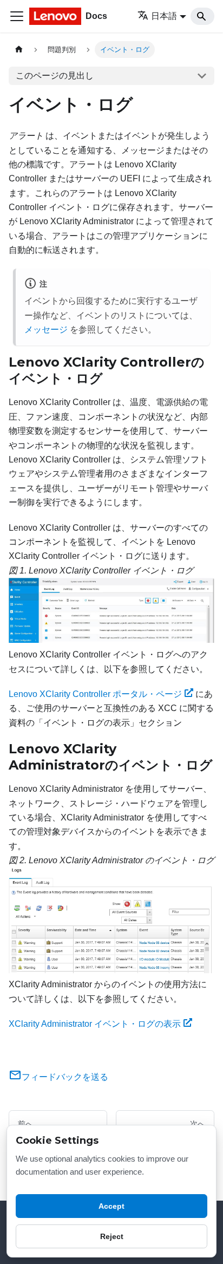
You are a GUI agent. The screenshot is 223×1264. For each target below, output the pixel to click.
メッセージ (46, 329)
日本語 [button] (164, 16)
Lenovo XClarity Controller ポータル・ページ (95, 694)
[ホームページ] (19, 49)
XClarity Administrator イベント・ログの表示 (95, 1023)
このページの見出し (55, 75)
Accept (111, 1206)
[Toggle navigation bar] (17, 16)
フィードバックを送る (65, 1076)
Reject (111, 1236)
